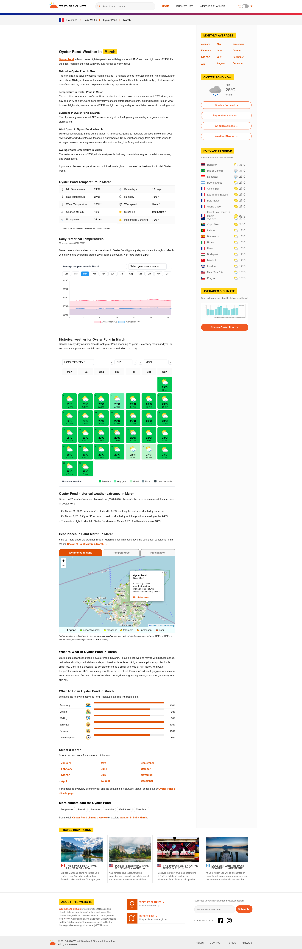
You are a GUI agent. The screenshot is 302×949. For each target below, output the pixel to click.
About (200, 942)
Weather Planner (212, 6)
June (104, 769)
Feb (76, 274)
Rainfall (82, 809)
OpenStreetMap (167, 625)
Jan (66, 274)
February (66, 769)
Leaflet (154, 625)
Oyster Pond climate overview (90, 817)
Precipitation (157, 552)
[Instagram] (229, 920)
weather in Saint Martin (133, 817)
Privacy (246, 942)
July (103, 775)
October (146, 769)
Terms (231, 942)
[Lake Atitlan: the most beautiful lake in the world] (227, 849)
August (105, 781)
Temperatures (121, 552)
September (147, 763)
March (127, 20)
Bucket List (184, 6)
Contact (216, 942)
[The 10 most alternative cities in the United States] (178, 849)
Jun (112, 274)
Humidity (109, 809)
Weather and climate (70, 908)
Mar (85, 274)
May (103, 274)
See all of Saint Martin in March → (87, 544)
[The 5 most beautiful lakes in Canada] (82, 849)
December (147, 781)
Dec (168, 274)
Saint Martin (90, 20)
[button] (87, 604)
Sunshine (95, 809)
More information (140, 597)
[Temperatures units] (245, 6)
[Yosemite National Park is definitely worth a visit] (130, 849)
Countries (71, 20)
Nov (158, 274)
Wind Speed (125, 809)
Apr (94, 274)
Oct (149, 274)
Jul (121, 274)
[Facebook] (220, 920)
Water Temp (141, 809)
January (66, 763)
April (64, 781)
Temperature (67, 809)
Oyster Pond (110, 20)
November (147, 775)
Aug (131, 274)
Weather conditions (80, 552)
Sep (140, 274)
